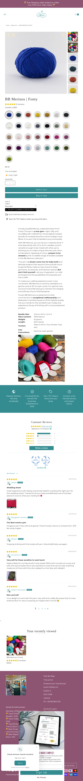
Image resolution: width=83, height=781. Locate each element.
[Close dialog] (62, 713)
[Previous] (8, 35)
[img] (12, 479)
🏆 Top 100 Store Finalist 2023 (18, 724)
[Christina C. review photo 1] (11, 576)
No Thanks (41, 777)
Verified (40, 468)
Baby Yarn (14, 25)
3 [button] (42, 609)
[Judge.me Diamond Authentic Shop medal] (36, 460)
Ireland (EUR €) (66, 766)
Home (7, 25)
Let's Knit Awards (13, 732)
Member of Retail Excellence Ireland (22, 711)
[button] (10, 104)
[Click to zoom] (63, 35)
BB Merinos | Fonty (15, 657)
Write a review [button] (41, 448)
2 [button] (38, 609)
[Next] (13, 35)
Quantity (9, 179)
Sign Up (41, 772)
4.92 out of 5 (47, 426)
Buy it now (41, 196)
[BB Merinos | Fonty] (16, 645)
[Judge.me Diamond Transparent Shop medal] (46, 460)
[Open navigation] (4, 14)
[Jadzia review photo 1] (11, 503)
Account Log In (50, 709)
